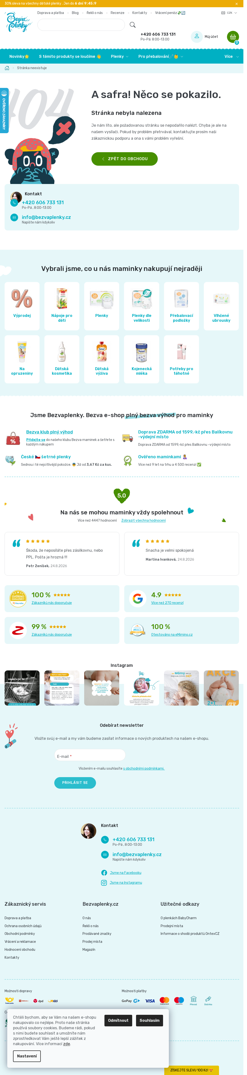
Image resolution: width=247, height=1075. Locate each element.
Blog (75, 13)
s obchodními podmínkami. (144, 769)
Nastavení (27, 1056)
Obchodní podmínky (20, 934)
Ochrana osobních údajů (23, 926)
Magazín (88, 950)
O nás (86, 918)
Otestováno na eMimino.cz (172, 635)
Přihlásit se (75, 783)
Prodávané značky (96, 934)
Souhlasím (149, 1020)
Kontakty (139, 13)
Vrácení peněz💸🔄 (170, 13)
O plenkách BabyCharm (179, 918)
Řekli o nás (95, 13)
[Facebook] (121, 873)
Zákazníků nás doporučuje (52, 603)
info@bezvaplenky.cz (46, 217)
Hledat (132, 25)
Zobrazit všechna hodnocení (143, 520)
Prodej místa (92, 942)
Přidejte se (35, 440)
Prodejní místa (172, 926)
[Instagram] (121, 883)
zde (66, 1044)
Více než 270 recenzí (167, 603)
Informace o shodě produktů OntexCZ (190, 934)
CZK (230, 12)
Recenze (117, 13)
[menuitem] (19, 57)
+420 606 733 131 (158, 36)
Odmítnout (118, 1020)
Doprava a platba (50, 13)
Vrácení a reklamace (20, 942)
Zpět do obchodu (128, 159)
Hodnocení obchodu (20, 950)
